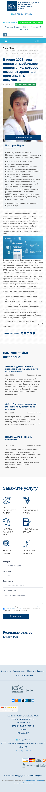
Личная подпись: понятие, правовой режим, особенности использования (21, 369)
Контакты (40, 671)
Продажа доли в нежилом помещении (18, 438)
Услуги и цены (19, 671)
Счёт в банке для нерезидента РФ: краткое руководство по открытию (21, 406)
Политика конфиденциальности (23, 716)
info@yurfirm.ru (11, 23)
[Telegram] (32, 701)
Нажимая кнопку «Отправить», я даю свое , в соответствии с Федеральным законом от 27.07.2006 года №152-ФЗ (23, 608)
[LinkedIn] (26, 701)
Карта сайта (23, 733)
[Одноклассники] (16, 701)
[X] (23, 701)
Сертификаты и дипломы (23, 719)
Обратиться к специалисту (23, 137)
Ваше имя (7, 571)
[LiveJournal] (29, 701)
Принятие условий (18, 783)
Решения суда (23, 723)
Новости (30, 671)
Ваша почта (8, 581)
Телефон (6, 562)
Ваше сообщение (10, 591)
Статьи (16, 675)
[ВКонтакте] (13, 701)
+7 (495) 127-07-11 (24, 14)
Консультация (27, 675)
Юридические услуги (23, 726)
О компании (6, 671)
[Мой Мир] (19, 701)
